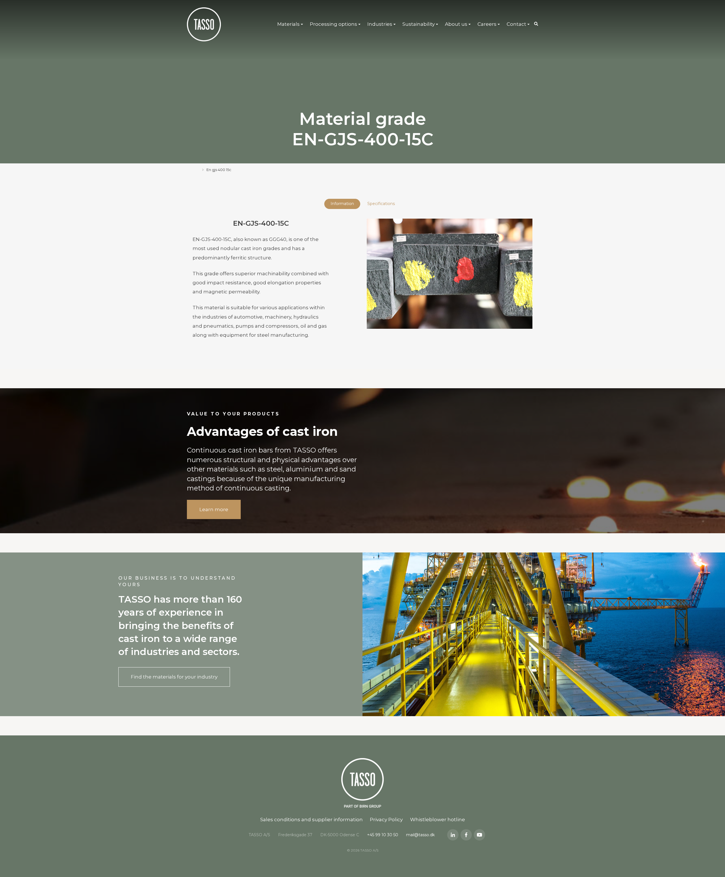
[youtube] (479, 834)
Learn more (213, 509)
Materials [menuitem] (288, 24)
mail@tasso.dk (420, 834)
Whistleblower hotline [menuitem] (437, 819)
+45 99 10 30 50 (382, 834)
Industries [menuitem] (379, 24)
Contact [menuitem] (516, 24)
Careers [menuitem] (486, 24)
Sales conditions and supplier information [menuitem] (311, 819)
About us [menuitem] (456, 24)
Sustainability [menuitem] (418, 24)
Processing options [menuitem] (333, 24)
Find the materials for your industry (174, 677)
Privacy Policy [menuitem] (386, 819)
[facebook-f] (466, 834)
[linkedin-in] (453, 834)
